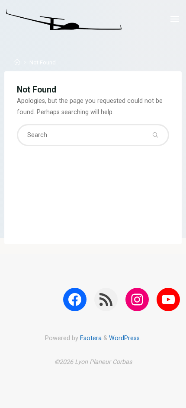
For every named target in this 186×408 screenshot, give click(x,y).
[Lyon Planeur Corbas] (64, 19)
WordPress (124, 338)
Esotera (90, 338)
